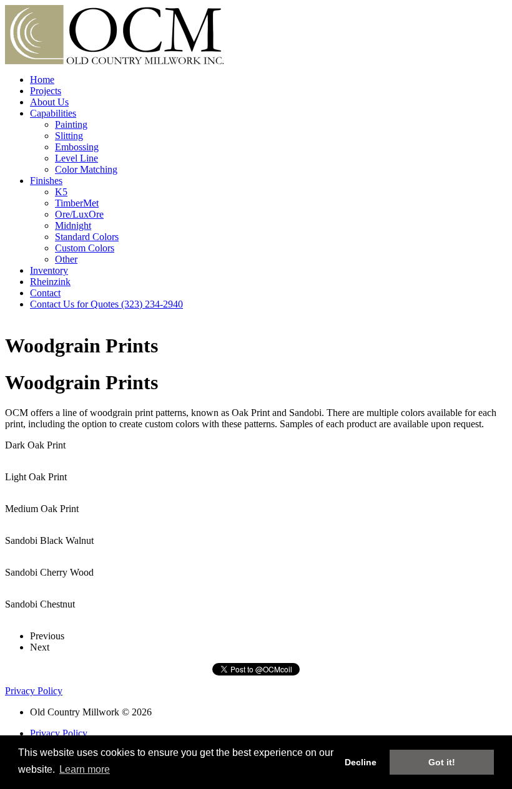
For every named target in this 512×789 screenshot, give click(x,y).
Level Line (76, 158)
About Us (49, 102)
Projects (45, 90)
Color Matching (86, 169)
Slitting (69, 135)
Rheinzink (50, 281)
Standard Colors (87, 236)
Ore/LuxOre (79, 214)
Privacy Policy (33, 690)
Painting (71, 124)
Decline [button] (361, 762)
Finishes (46, 180)
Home (42, 79)
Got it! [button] (441, 762)
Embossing (77, 147)
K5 (61, 191)
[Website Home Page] (114, 61)
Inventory (49, 270)
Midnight (73, 225)
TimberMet (77, 203)
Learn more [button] (84, 769)
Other (66, 259)
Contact (45, 293)
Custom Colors (84, 248)
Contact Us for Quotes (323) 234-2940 (106, 304)
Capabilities (53, 113)
